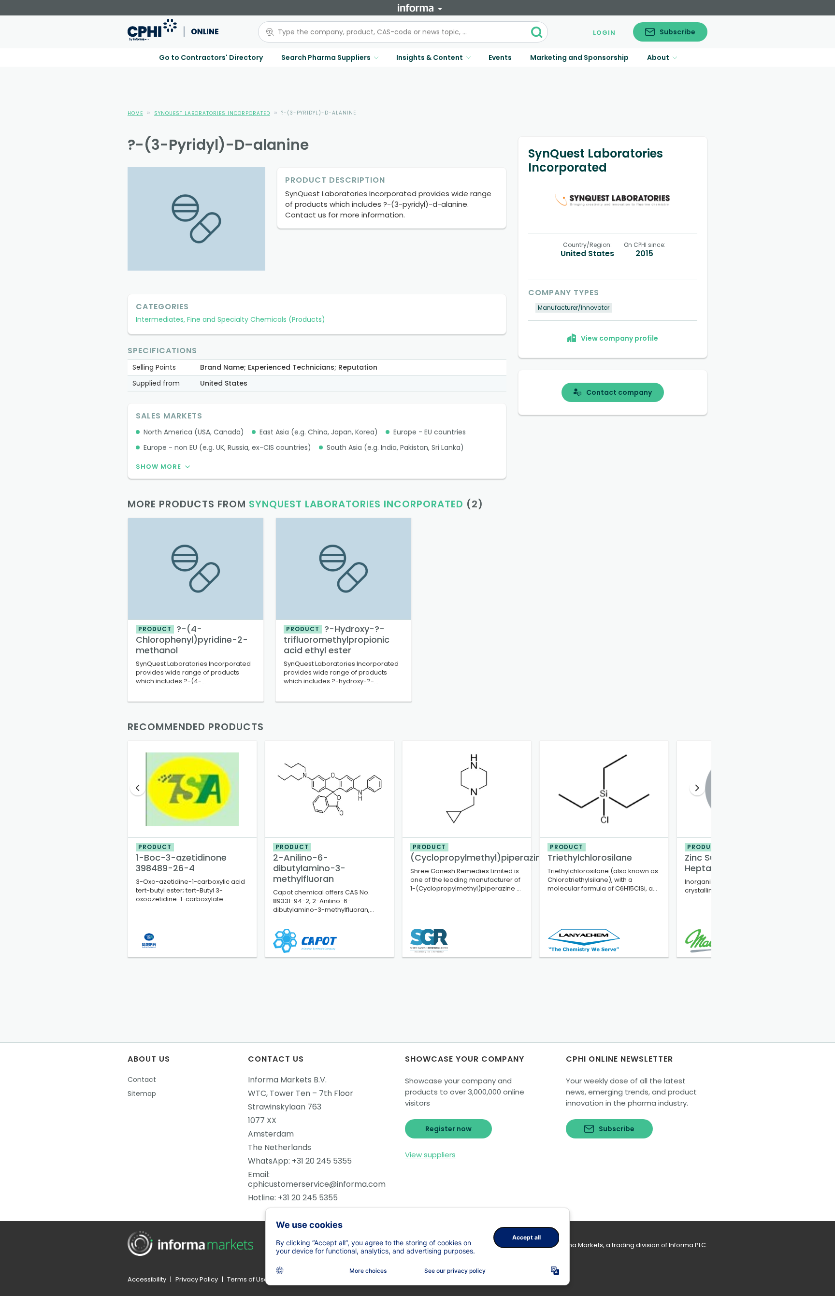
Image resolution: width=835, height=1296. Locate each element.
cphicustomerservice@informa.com (317, 1184)
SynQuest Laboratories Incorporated (212, 113)
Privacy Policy (196, 1279)
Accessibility (147, 1279)
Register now (448, 1129)
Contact (142, 1079)
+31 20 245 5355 (322, 1160)
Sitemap (142, 1093)
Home (135, 113)
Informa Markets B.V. (287, 1079)
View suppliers (430, 1155)
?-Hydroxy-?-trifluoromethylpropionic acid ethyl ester (336, 639)
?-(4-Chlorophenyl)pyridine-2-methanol (192, 639)
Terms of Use (247, 1279)
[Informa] (420, 8)
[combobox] (397, 32)
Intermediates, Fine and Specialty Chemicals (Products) (230, 319)
